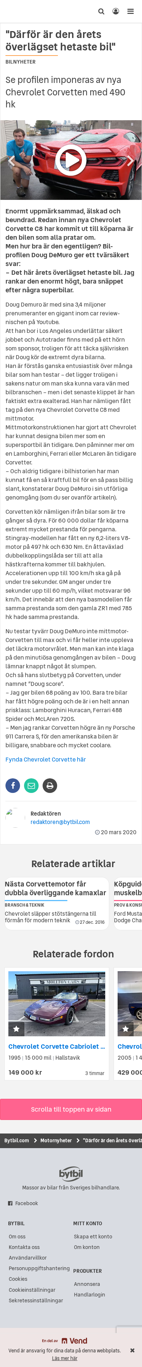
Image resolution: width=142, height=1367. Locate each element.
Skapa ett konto (93, 1236)
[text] (19, 11)
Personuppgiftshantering (39, 1268)
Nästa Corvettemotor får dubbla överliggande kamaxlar (55, 888)
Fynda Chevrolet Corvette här (45, 759)
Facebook (26, 1203)
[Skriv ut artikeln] (50, 785)
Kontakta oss (24, 1247)
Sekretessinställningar (36, 1300)
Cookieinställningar (32, 1290)
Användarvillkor (28, 1257)
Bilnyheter (20, 61)
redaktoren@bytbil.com (60, 822)
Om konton (87, 1247)
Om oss (17, 1236)
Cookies (18, 1279)
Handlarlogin (89, 1294)
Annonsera (87, 1284)
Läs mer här (65, 1358)
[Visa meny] (130, 11)
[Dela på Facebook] (12, 785)
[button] (16, 1029)
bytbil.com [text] (71, 1174)
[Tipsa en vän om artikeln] (31, 785)
